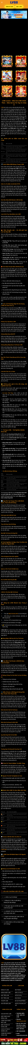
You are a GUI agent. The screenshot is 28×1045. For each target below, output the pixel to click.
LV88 (2, 962)
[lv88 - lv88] (14, 2)
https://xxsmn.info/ (21, 1021)
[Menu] (2, 2)
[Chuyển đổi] (2, 897)
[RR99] (14, 1039)
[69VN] (14, 1043)
